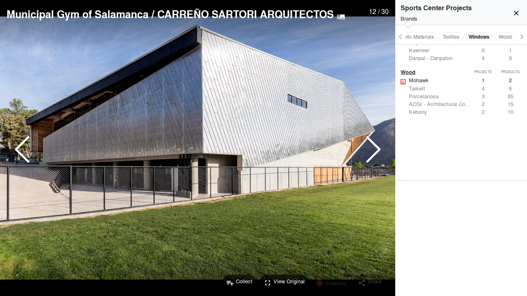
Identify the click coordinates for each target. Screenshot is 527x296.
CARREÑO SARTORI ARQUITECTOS (245, 14)
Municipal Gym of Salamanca (78, 14)
